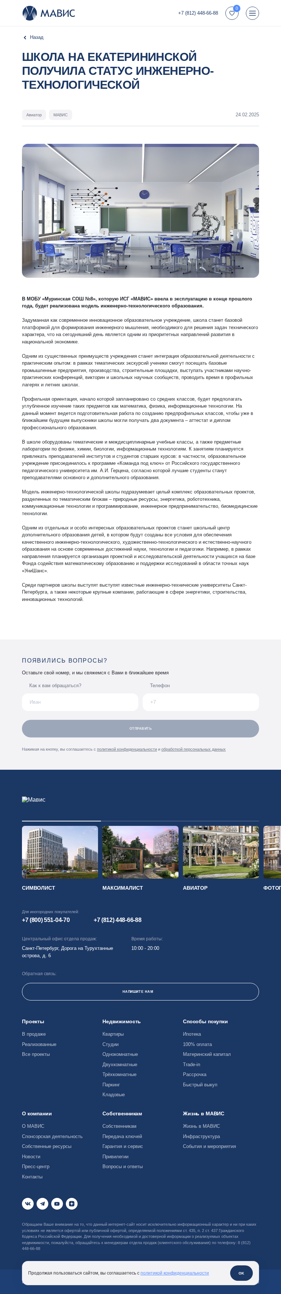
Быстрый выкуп (200, 1084)
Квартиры (113, 1034)
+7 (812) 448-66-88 (198, 13)
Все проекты (36, 1054)
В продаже (34, 1034)
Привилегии (115, 1156)
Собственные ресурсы (46, 1146)
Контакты (32, 1177)
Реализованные (39, 1044)
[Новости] (33, 37)
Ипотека (192, 1034)
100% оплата (197, 1044)
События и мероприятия (209, 1146)
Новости (31, 1156)
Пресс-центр (35, 1166)
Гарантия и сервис (122, 1146)
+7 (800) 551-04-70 (46, 920)
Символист (38, 888)
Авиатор (195, 888)
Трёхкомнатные (119, 1074)
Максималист (122, 888)
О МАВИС (33, 1126)
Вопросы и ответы (122, 1166)
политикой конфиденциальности (127, 749)
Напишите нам (138, 992)
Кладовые (113, 1094)
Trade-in (191, 1064)
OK (241, 1273)
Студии (110, 1044)
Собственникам (119, 1126)
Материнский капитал (207, 1054)
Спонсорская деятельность (52, 1136)
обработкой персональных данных (193, 749)
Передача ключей (122, 1136)
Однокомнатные (120, 1054)
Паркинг (111, 1084)
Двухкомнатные (119, 1064)
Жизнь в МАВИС (201, 1126)
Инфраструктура (201, 1136)
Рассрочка (194, 1074)
